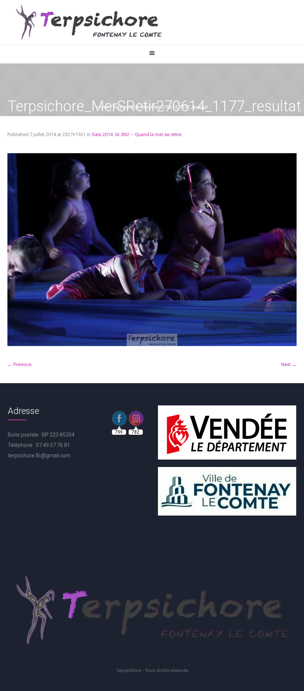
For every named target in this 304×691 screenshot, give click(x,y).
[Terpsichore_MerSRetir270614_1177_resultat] (152, 249)
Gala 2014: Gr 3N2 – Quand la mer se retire (136, 134)
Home (102, 107)
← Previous (19, 364)
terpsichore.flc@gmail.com (39, 455)
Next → (289, 364)
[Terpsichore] (88, 22)
